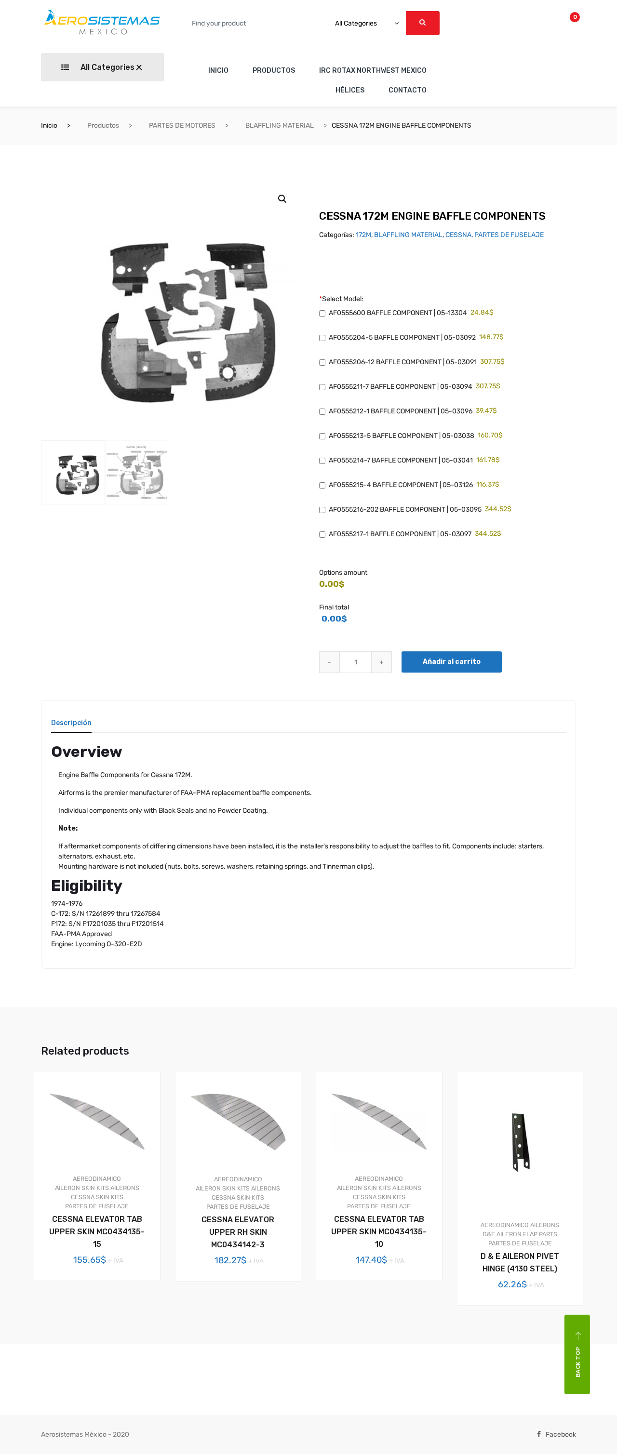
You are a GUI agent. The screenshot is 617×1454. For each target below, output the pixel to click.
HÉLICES (349, 90)
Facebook (561, 1434)
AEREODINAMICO (97, 1178)
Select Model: (341, 299)
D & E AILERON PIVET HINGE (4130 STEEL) (520, 1262)
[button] (282, 199)
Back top (578, 1362)
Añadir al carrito (452, 662)
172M (363, 235)
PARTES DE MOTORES (182, 125)
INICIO (218, 70)
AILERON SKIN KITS (82, 1187)
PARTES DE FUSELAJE (509, 235)
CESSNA (458, 235)
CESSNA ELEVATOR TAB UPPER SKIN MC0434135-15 (97, 1232)
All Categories (106, 67)
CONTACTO (408, 90)
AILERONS (124, 1187)
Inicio (49, 125)
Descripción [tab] (71, 723)
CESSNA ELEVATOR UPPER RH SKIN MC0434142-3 (237, 1232)
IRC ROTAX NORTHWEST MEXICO (373, 70)
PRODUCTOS (274, 70)
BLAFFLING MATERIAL (279, 125)
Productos (103, 125)
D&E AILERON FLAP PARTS (520, 1234)
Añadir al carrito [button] (103, 1313)
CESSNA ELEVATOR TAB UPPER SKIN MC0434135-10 (379, 1232)
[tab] (71, 726)
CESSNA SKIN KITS (97, 1197)
